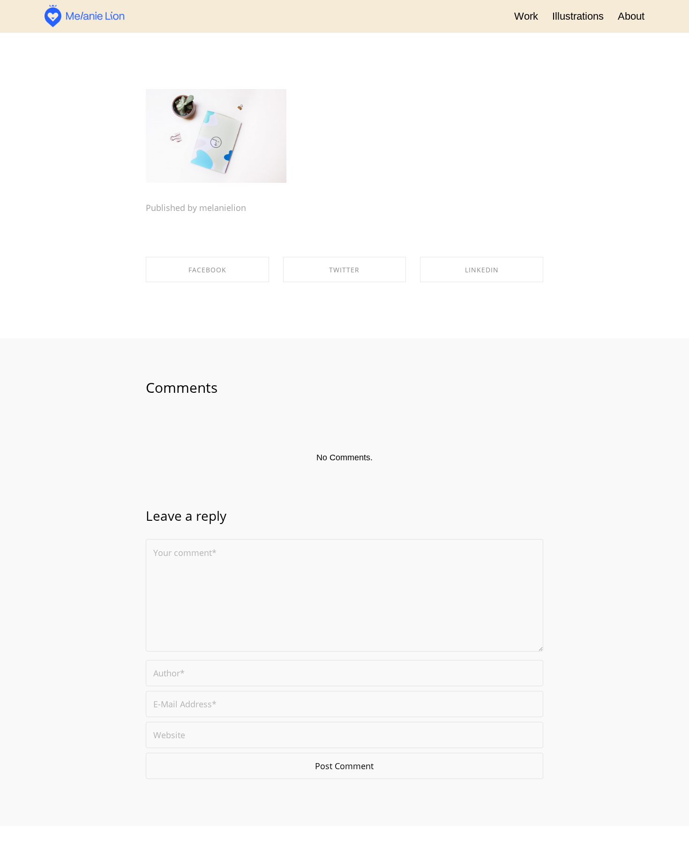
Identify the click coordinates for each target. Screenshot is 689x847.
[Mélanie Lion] (84, 16)
